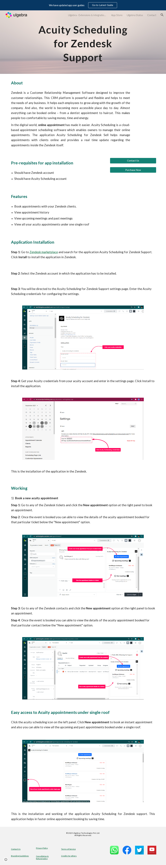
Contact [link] (151, 15)
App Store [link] (117, 15)
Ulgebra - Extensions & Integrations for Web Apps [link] (87, 15)
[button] (162, 15)
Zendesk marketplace (44, 252)
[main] (83, 42)
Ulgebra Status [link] (135, 15)
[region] (83, 5)
